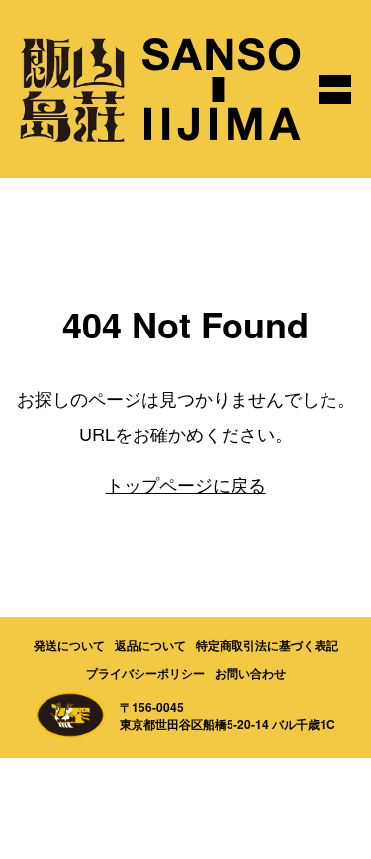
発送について (69, 645)
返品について (150, 645)
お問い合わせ (250, 673)
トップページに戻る (186, 484)
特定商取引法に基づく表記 (267, 645)
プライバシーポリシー (145, 673)
